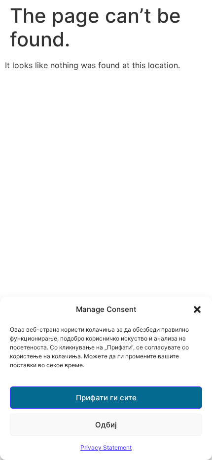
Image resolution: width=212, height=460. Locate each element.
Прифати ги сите (106, 397)
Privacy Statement (106, 447)
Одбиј (106, 424)
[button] (197, 309)
